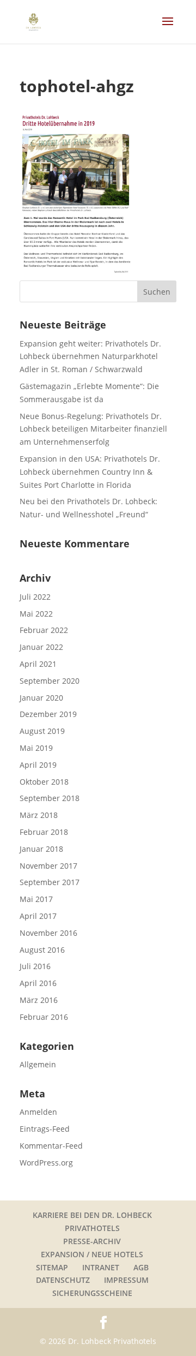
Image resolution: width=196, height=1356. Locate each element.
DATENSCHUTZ (63, 1280)
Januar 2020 (41, 697)
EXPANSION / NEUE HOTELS (92, 1254)
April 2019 (38, 765)
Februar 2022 (44, 630)
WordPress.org (46, 1162)
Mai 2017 (36, 899)
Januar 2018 (41, 849)
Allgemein (38, 1064)
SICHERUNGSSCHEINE (92, 1293)
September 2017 (49, 882)
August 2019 (42, 731)
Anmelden (38, 1112)
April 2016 (38, 983)
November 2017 (48, 866)
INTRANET (100, 1267)
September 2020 (49, 681)
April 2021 (38, 664)
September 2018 (49, 798)
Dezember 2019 (48, 714)
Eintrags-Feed (45, 1129)
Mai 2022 (36, 613)
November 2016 (48, 933)
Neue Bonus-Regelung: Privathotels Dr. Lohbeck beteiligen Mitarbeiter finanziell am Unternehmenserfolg (93, 429)
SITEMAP (52, 1267)
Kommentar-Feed (51, 1145)
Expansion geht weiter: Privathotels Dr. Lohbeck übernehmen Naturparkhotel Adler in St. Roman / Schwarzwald (90, 356)
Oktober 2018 (44, 781)
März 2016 (39, 1000)
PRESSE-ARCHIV (92, 1241)
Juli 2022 (35, 597)
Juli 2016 (35, 966)
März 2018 (39, 815)
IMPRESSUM (126, 1280)
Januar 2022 (41, 647)
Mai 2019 (36, 748)
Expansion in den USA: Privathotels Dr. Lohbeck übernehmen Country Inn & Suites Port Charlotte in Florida (90, 471)
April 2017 (38, 916)
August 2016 (42, 950)
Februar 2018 (44, 832)
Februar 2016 (44, 1017)
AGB (141, 1267)
